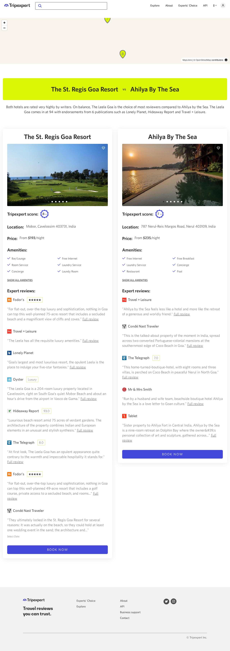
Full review (90, 319)
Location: (15, 226)
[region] (115, 41)
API (205, 5)
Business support (130, 612)
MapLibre (187, 59)
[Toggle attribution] (226, 60)
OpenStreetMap (203, 59)
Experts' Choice (187, 5)
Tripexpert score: (22, 213)
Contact (124, 617)
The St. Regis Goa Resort (57, 136)
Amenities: (17, 249)
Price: (12, 238)
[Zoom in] (4, 22)
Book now (57, 549)
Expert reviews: (21, 290)
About (169, 5)
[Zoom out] (4, 27)
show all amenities (20, 280)
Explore (155, 5)
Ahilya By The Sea (172, 136)
